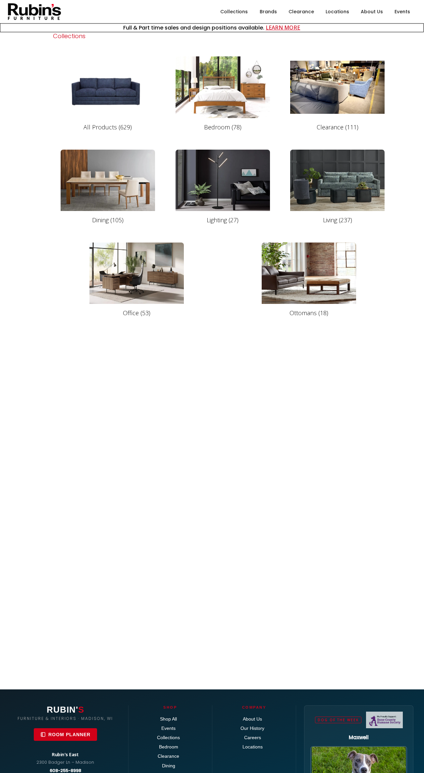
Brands (268, 11)
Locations (337, 11)
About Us (372, 11)
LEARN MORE (283, 27)
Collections (234, 11)
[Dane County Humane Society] (384, 720)
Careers (252, 737)
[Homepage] (34, 11)
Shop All (168, 719)
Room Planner (69, 734)
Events (402, 11)
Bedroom (168, 746)
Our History (252, 728)
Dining (168, 765)
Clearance (301, 11)
